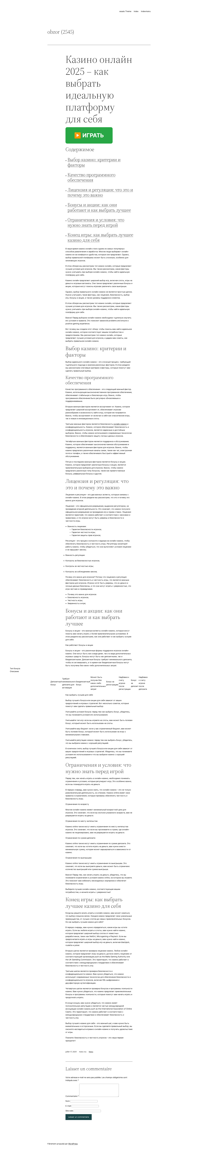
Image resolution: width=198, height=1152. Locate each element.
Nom (67, 1101)
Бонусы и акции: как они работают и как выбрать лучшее (99, 207)
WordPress (73, 1144)
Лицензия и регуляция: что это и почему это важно (100, 192)
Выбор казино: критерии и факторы (94, 162)
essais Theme (125, 11)
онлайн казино (120, 424)
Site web (69, 1111)
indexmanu (146, 11)
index (136, 11)
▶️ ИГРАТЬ (89, 135)
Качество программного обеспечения (91, 177)
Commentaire (72, 1096)
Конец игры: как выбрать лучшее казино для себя (100, 237)
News (91, 1052)
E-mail (68, 1106)
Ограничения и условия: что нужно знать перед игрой (96, 222)
